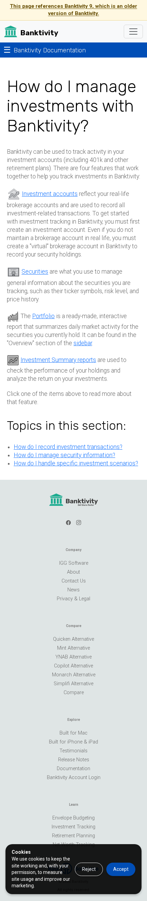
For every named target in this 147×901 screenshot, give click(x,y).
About (73, 572)
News (73, 590)
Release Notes (73, 760)
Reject (89, 869)
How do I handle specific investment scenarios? (76, 463)
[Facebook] (68, 523)
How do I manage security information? (64, 455)
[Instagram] (78, 523)
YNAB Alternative (73, 657)
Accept (121, 869)
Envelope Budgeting (73, 818)
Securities (35, 271)
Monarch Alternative (73, 675)
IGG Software (73, 563)
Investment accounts (50, 193)
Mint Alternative (73, 648)
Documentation (73, 769)
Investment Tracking (73, 827)
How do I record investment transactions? (68, 446)
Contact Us (74, 581)
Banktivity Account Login (74, 777)
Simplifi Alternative (73, 684)
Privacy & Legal (73, 599)
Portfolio (43, 316)
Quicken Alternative (73, 639)
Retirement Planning (73, 836)
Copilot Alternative (73, 666)
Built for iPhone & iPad (73, 742)
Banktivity (39, 33)
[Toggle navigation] (133, 31)
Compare (74, 693)
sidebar (83, 343)
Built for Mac (73, 733)
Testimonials (73, 751)
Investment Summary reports (58, 359)
